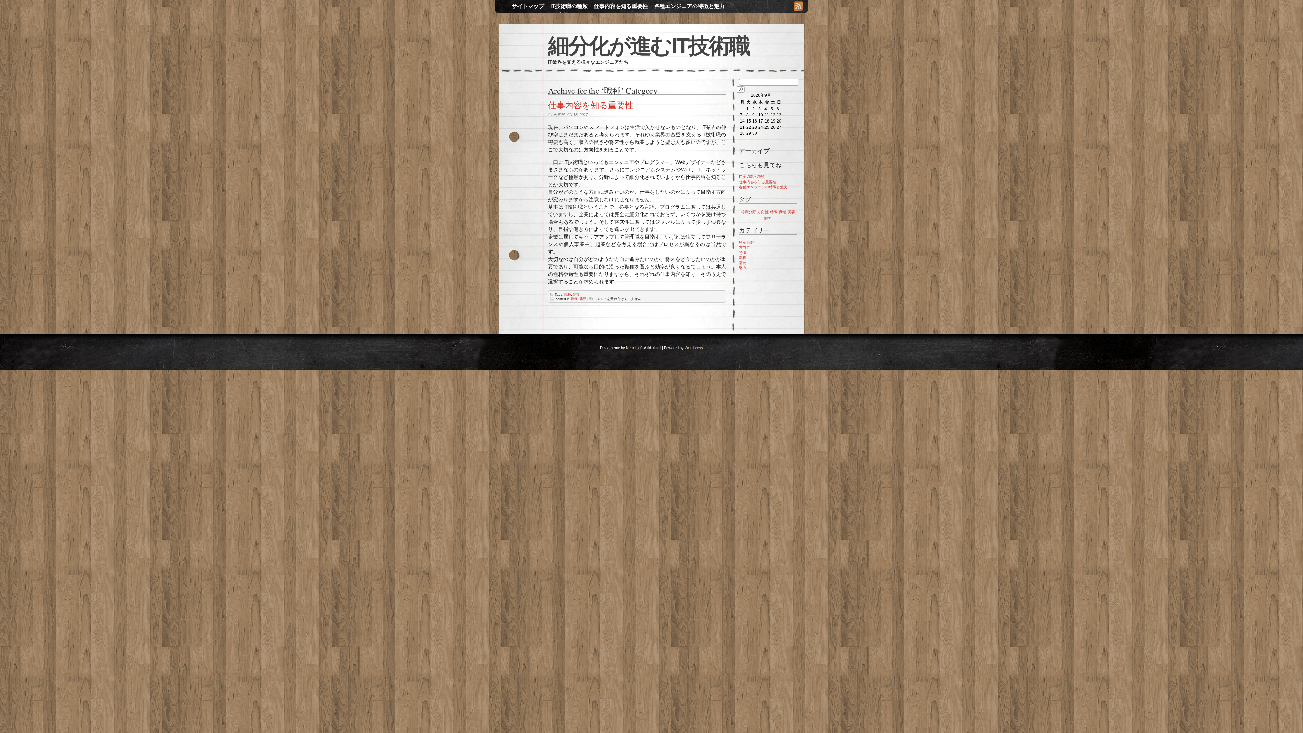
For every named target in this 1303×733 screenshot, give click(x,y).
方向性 (763, 212)
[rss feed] (798, 6)
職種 (567, 294)
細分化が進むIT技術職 (648, 46)
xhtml (656, 348)
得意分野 (748, 212)
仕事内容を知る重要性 (621, 6)
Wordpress (694, 348)
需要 (576, 294)
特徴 (773, 212)
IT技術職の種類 (569, 6)
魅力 (768, 218)
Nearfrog (633, 348)
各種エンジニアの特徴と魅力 (689, 6)
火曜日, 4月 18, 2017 (570, 115)
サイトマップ (528, 6)
